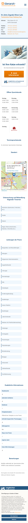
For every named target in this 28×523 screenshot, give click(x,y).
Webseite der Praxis (12, 34)
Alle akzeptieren (14, 516)
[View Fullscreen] (25, 169)
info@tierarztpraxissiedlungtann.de (17, 32)
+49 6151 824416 (12, 26)
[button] (14, 174)
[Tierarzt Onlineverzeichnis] (8, 6)
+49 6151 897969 (12, 30)
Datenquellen (4, 190)
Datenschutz (17, 512)
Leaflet (3, 189)
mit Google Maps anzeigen (12, 170)
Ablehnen (14, 519)
